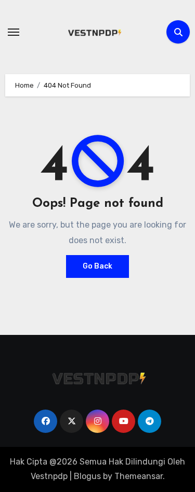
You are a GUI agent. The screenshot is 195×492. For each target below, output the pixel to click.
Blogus (87, 476)
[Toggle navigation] (13, 32)
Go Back (97, 266)
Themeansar (138, 476)
